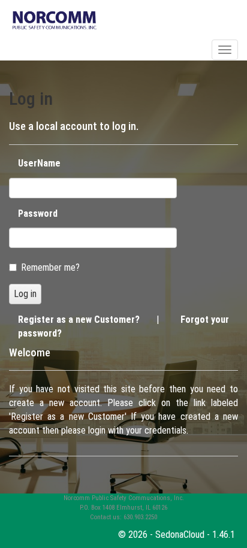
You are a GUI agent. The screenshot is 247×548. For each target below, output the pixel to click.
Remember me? (50, 267)
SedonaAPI (32, 49)
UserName (39, 163)
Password (38, 213)
